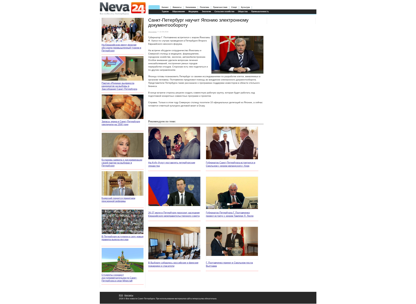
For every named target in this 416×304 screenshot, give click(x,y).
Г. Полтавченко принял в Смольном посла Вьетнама (229, 264)
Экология (206, 11)
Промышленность (260, 11)
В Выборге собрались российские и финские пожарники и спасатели (173, 264)
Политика (204, 7)
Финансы (177, 7)
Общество (243, 11)
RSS (121, 295)
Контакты (128, 295)
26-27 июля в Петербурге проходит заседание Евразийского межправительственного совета (174, 214)
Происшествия (220, 7)
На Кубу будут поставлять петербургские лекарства (171, 164)
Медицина (193, 11)
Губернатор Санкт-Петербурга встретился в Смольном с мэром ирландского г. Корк (230, 164)
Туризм (165, 11)
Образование (178, 11)
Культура (245, 7)
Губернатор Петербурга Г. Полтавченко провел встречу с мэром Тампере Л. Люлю (230, 214)
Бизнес (165, 7)
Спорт (234, 7)
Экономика (190, 7)
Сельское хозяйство (224, 11)
